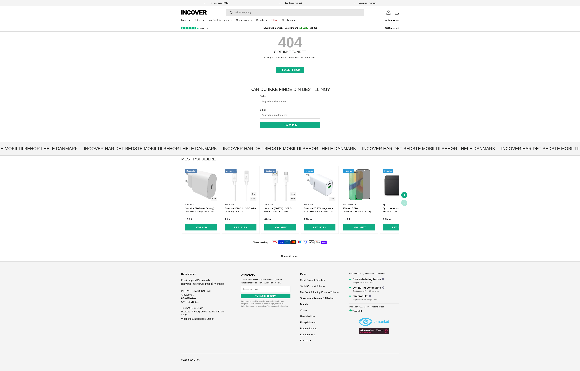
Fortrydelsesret (308, 322)
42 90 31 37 (196, 308)
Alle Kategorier (290, 20)
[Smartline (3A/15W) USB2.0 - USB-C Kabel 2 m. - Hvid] (280, 185)
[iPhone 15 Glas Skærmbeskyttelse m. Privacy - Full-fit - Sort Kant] (359, 185)
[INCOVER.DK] (194, 12)
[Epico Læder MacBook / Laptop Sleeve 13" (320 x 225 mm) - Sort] (399, 185)
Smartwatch (242, 20)
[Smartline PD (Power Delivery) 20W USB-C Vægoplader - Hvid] (201, 185)
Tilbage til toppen (290, 256)
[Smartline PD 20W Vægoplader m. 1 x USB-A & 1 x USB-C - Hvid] (319, 185)
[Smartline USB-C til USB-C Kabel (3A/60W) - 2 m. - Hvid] (240, 185)
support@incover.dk (199, 280)
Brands (260, 20)
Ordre (263, 96)
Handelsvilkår (307, 316)
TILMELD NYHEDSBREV (265, 296)
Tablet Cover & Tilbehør (312, 286)
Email (263, 110)
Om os (303, 310)
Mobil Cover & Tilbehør (312, 280)
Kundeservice (391, 20)
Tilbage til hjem (290, 70)
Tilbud (274, 20)
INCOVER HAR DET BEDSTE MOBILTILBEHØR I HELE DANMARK (142, 148)
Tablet (198, 20)
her (286, 306)
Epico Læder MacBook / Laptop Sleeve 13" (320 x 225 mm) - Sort (398, 211)
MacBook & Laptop (218, 20)
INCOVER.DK (193, 360)
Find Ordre (290, 125)
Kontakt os (305, 340)
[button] (397, 12)
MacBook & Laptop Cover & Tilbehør (319, 292)
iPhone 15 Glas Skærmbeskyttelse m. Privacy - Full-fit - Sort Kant (358, 211)
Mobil (184, 20)
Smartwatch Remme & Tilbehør (317, 298)
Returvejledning (308, 328)
